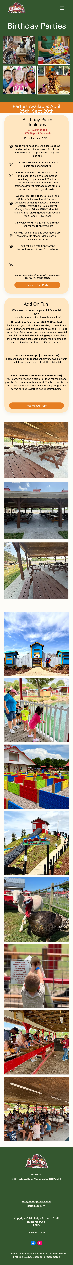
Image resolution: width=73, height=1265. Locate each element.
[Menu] (62, 8)
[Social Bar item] (33, 1243)
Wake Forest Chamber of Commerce (39, 1253)
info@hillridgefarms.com (36, 1201)
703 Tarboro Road (23, 1179)
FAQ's (36, 1225)
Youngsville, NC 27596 (47, 1179)
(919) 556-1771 (36, 1206)
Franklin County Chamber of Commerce (36, 1256)
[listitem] (36, 644)
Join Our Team (36, 1232)
